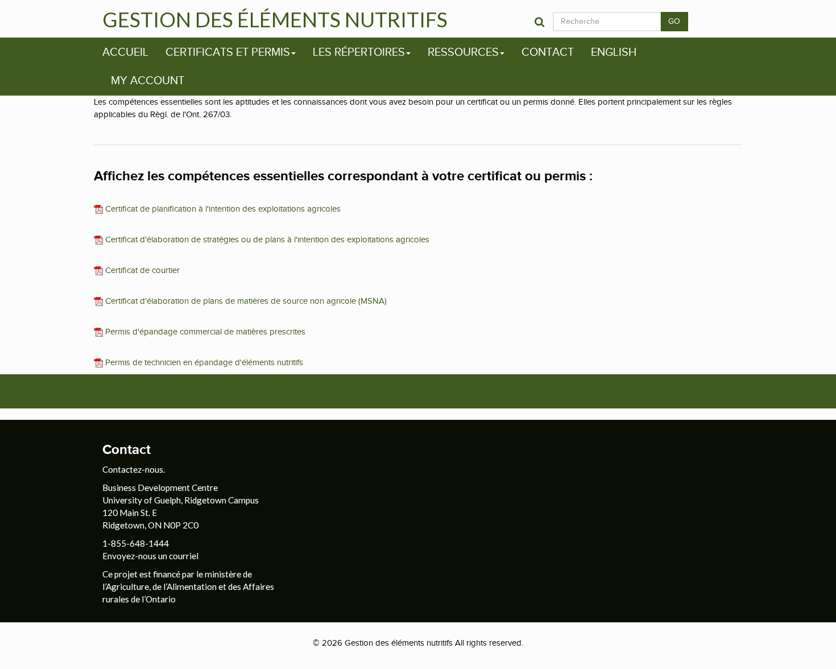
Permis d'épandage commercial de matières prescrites (204, 332)
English (613, 52)
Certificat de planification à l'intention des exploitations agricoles (222, 209)
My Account (147, 81)
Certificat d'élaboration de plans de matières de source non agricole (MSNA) (245, 301)
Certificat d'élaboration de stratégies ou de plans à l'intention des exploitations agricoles (266, 239)
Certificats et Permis (227, 52)
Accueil (125, 52)
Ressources (463, 52)
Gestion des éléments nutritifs (275, 19)
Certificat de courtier (141, 270)
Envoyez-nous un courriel (150, 556)
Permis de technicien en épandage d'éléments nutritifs (203, 362)
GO (674, 21)
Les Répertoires (359, 52)
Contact (548, 52)
